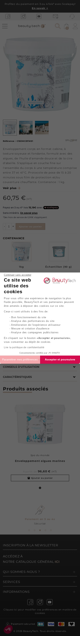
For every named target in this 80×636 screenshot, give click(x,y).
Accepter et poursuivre (60, 359)
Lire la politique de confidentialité (24, 347)
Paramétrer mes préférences (20, 359)
